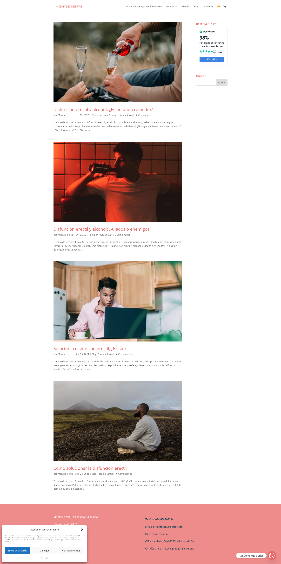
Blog (196, 6)
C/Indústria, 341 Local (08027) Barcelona (169, 548)
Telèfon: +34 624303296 (159, 519)
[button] (82, 529)
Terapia (170, 6)
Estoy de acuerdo (17, 550)
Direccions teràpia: (156, 534)
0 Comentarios (144, 115)
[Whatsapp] (272, 555)
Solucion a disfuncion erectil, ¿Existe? (90, 348)
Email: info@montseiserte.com (164, 527)
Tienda (185, 6)
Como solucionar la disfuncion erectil (90, 468)
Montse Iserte (65, 115)
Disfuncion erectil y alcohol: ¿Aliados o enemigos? (102, 229)
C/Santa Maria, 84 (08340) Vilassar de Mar (170, 541)
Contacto (208, 6)
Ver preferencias (71, 550)
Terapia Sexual (126, 115)
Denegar (44, 550)
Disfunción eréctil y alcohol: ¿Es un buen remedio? (103, 109)
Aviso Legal (44, 558)
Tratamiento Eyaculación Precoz (144, 6)
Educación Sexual (106, 115)
